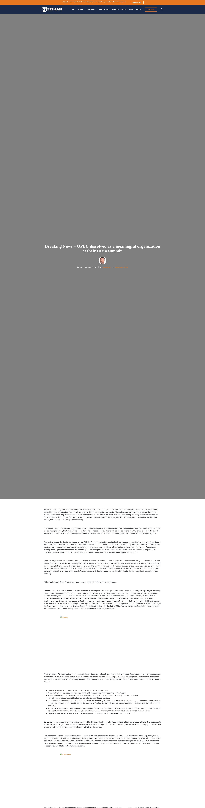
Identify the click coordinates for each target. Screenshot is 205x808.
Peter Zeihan (106, 267)
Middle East (119, 267)
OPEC (126, 267)
